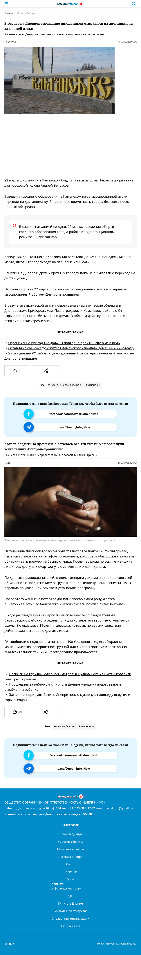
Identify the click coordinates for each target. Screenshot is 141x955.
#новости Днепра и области (64, 384)
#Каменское (93, 384)
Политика (71, 872)
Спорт (70, 864)
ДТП (70, 896)
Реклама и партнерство (70, 911)
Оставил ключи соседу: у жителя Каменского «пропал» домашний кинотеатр (71, 348)
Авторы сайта (70, 926)
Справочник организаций (70, 919)
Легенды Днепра (70, 857)
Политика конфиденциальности (65, 886)
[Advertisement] (67, 146)
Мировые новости (70, 849)
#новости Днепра (64, 726)
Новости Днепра (70, 834)
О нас (70, 879)
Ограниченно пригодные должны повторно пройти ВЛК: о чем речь (64, 343)
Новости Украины (70, 842)
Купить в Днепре (70, 903)
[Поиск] (133, 3)
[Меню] (6, 3)
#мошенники (87, 726)
